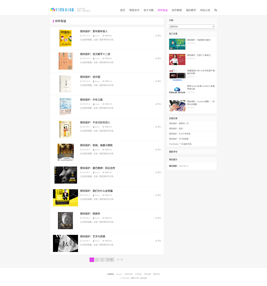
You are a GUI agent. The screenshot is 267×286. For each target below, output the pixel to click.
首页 (122, 10)
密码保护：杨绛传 (90, 213)
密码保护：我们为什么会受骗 (96, 191)
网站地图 (143, 278)
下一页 (110, 260)
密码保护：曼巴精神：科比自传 (97, 168)
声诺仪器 (147, 274)
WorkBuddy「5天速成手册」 (181, 144)
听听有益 (163, 10)
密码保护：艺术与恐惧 (92, 236)
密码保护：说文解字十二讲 (95, 54)
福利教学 (191, 10)
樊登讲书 (134, 10)
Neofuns (119, 274)
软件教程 (177, 10)
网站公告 (205, 10)
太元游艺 (138, 274)
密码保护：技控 (176, 129)
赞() (159, 36)
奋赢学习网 (62, 10)
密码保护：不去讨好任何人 (95, 122)
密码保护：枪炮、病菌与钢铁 (96, 145)
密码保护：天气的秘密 (179, 139)
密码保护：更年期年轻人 (94, 31)
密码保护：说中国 (90, 77)
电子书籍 (149, 10)
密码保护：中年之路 (91, 99)
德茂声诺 (156, 274)
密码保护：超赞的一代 (179, 123)
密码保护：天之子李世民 (180, 134)
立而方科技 (128, 274)
